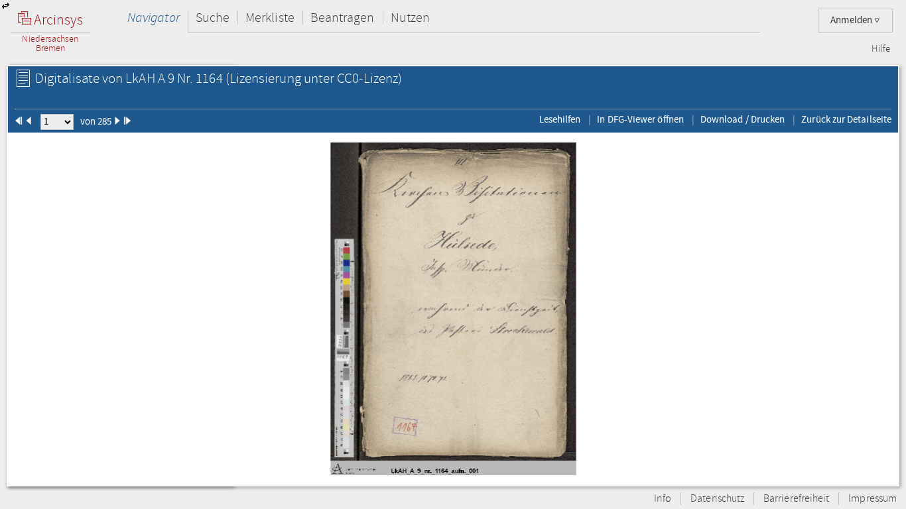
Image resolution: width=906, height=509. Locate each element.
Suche (212, 17)
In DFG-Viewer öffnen (640, 119)
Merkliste (269, 17)
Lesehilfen (560, 119)
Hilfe (881, 49)
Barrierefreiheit (796, 498)
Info (662, 498)
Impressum (872, 498)
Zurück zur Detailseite (846, 119)
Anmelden (852, 20)
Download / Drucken (742, 119)
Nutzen (410, 17)
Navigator (153, 17)
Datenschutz (717, 498)
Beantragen (342, 17)
